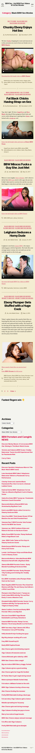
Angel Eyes (7, 148)
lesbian (19, 150)
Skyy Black (28, 150)
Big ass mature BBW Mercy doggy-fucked (16, 664)
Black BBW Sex (22, 21)
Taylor (5, 84)
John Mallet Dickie (14, 172)
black (12, 148)
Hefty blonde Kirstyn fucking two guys (15, 634)
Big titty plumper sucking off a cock (14, 637)
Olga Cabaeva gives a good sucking (14, 668)
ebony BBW (7, 82)
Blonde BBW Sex (8, 228)
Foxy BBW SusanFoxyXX (10, 641)
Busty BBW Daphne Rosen (11, 645)
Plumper (29, 82)
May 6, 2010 (26, 313)
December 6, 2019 (26, 35)
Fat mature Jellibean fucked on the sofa (15, 683)
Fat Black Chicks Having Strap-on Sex (17, 100)
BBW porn (11, 180)
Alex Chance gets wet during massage (15, 706)
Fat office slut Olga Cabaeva (11, 722)
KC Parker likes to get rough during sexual (16, 676)
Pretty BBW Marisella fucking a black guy (16, 695)
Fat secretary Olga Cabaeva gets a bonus (16, 699)
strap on (6, 152)
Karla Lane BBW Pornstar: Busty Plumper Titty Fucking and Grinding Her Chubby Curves (16, 573)
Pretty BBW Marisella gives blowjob (14, 725)
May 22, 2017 (26, 172)
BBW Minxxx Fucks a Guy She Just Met (17, 165)
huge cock (11, 377)
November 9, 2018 (26, 106)
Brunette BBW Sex (8, 298)
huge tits (24, 82)
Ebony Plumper (25, 375)
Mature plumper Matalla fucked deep (15, 679)
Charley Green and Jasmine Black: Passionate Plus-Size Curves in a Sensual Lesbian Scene (16, 484)
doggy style (26, 80)
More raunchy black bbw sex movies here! (14, 367)
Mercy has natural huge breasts (13, 714)
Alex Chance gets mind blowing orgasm (15, 649)
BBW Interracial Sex (5, 737)
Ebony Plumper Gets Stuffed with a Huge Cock (17, 306)
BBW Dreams (7, 375)
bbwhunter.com (8, 80)
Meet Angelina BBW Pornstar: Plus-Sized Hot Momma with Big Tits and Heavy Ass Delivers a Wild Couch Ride (17, 587)
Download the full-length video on (16, 76)
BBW (5, 218)
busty (21, 80)
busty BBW (18, 148)
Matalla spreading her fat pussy (13, 702)
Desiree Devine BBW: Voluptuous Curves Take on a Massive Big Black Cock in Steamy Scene (17, 492)
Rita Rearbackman (12, 35)
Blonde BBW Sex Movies (23, 228)
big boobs (16, 80)
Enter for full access (12, 371)
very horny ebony (21, 379)
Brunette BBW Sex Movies (24, 298)
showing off (7, 379)
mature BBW (19, 246)
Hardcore (18, 82)
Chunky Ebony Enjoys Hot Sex (17, 28)
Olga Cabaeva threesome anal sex (14, 653)
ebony (15, 218)
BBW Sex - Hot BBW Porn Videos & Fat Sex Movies (17, 4)
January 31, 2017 (26, 240)
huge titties (18, 377)
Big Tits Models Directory (6, 730)
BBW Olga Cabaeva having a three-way (15, 687)
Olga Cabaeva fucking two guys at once (15, 710)
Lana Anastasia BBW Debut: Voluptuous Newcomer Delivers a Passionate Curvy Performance (15, 476)
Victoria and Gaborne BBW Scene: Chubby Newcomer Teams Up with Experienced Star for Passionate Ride (17, 452)
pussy (28, 377)
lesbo (22, 150)
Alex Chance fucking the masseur (13, 691)
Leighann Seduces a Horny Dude (17, 233)
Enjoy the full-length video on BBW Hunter (14, 214)
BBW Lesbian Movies (13, 92)
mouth (24, 377)
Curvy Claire (6, 458)
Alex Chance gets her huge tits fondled (15, 672)
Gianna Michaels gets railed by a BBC (15, 656)
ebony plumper (19, 178)
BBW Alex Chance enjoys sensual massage (17, 718)
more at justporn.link (5, 734)
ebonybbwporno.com (10, 150)
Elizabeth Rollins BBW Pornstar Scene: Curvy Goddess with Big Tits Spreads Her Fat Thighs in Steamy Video (17, 603)
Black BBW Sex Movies (17, 23)
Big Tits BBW (12, 21)
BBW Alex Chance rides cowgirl (13, 660)
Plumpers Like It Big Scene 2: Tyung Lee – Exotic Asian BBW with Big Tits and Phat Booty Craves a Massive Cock (16, 595)
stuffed (13, 379)
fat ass (13, 82)
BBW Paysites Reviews (5, 732)
